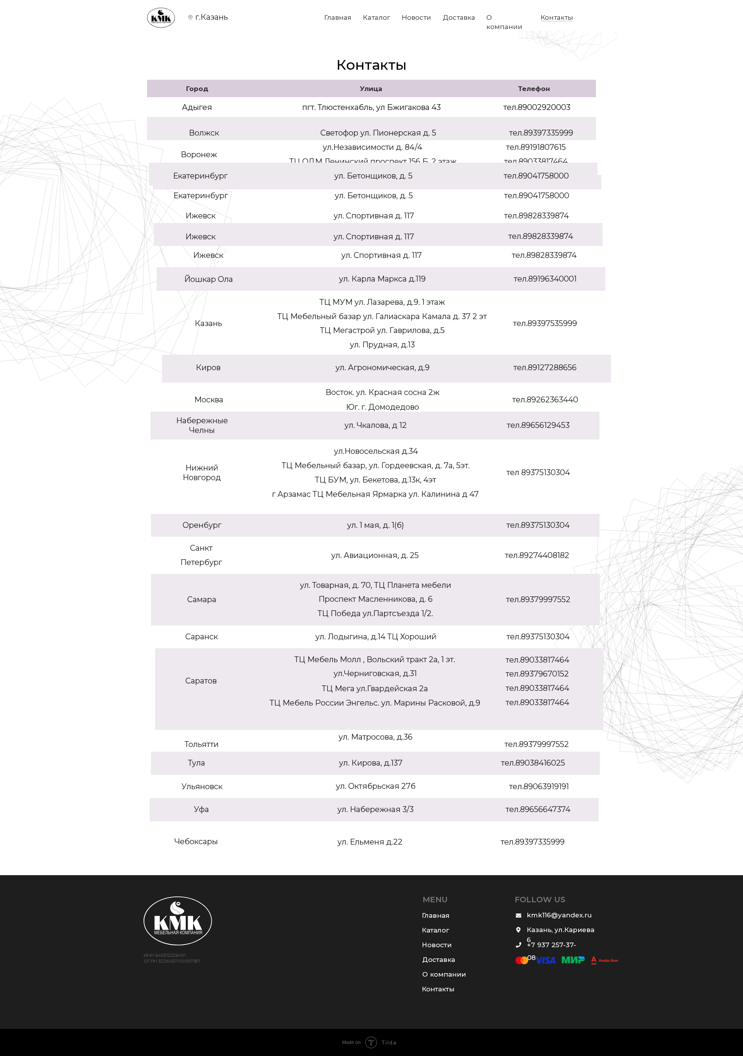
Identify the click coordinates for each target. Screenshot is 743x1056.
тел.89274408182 (537, 555)
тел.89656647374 (538, 809)
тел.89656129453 (538, 425)
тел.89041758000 (536, 195)
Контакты (557, 17)
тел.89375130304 (538, 525)
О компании (444, 974)
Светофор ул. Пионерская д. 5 (378, 132)
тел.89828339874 (544, 255)
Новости (416, 17)
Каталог (376, 17)
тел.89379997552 (537, 744)
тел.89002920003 (536, 107)
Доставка (459, 17)
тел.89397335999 (533, 842)
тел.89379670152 (537, 673)
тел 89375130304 (538, 472)
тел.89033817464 (537, 688)
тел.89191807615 (536, 147)
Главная (337, 17)
